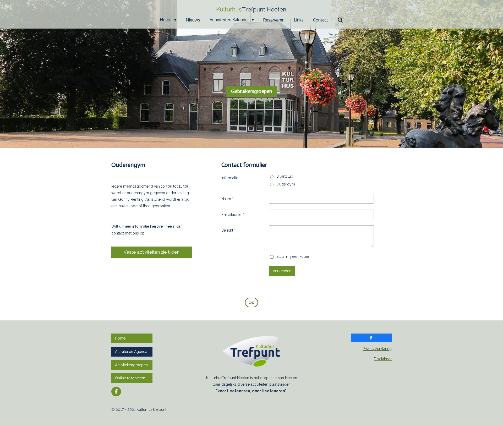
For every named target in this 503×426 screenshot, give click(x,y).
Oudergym (285, 184)
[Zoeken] (340, 20)
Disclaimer (383, 359)
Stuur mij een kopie (292, 256)
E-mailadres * (232, 214)
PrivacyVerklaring (377, 349)
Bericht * (228, 230)
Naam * (227, 199)
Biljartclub (284, 176)
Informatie (229, 178)
